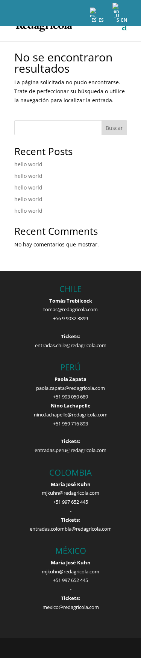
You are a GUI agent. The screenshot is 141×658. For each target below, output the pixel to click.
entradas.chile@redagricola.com (70, 345)
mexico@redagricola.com (70, 607)
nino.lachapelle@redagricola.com (71, 414)
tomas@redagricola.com (70, 309)
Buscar (114, 127)
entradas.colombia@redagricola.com (71, 528)
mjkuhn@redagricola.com (70, 492)
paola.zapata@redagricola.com (70, 388)
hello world (28, 164)
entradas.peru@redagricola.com (70, 450)
